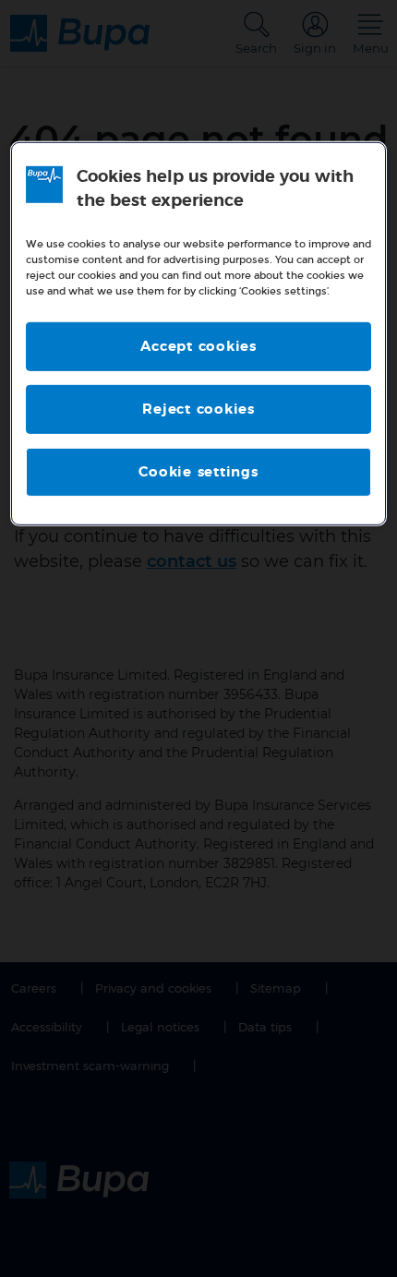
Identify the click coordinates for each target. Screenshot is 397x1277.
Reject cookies (198, 409)
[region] (199, 333)
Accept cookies (198, 347)
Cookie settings (198, 472)
